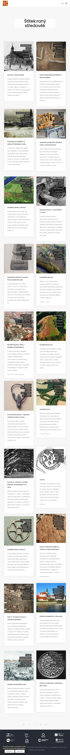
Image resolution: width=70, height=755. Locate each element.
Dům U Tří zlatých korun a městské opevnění (16, 618)
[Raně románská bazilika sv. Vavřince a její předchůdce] (51, 528)
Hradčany (27, 115)
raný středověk (26, 53)
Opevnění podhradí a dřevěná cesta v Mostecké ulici (51, 143)
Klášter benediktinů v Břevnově (51, 616)
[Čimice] (51, 461)
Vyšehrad (60, 528)
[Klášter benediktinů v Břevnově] (51, 597)
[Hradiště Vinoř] (51, 392)
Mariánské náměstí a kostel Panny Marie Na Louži (17, 278)
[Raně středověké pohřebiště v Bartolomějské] (51, 56)
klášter (61, 587)
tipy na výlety (26, 56)
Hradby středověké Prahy (16, 684)
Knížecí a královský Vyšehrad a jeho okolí (51, 684)
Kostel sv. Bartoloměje (15, 75)
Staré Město (59, 53)
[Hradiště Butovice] (51, 326)
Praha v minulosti (25, 658)
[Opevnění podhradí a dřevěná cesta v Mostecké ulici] (51, 123)
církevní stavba (58, 517)
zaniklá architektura (57, 665)
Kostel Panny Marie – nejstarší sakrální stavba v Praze (18, 416)
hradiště (60, 248)
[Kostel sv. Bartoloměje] (19, 56)
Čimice (42, 480)
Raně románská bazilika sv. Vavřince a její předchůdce (50, 548)
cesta (61, 113)
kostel (28, 48)
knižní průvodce (26, 45)
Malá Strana (59, 118)
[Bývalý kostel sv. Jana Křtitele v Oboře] (51, 191)
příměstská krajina (25, 660)
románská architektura (23, 323)
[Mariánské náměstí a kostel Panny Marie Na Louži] (19, 258)
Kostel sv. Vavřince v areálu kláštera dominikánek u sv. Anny (17, 484)
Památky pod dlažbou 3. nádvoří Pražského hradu (16, 143)
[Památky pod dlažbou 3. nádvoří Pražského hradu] (19, 123)
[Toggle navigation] (66, 3)
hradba (28, 587)
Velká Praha (27, 191)
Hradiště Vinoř (45, 409)
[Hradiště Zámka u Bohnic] (19, 190)
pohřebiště (60, 48)
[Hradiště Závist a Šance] (19, 531)
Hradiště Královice (46, 277)
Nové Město (27, 51)
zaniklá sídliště (58, 461)
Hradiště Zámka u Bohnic (16, 207)
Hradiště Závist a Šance (16, 549)
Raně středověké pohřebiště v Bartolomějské (51, 76)
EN (62, 3)
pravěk (28, 183)
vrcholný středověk (24, 666)
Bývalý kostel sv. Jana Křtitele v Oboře (51, 211)
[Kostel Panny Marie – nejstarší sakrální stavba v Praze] (19, 396)
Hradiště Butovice (46, 345)
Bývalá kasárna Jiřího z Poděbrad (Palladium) (16, 346)
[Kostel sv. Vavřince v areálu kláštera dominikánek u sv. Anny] (19, 463)
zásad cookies (21, 748)
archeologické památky (23, 113)
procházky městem (57, 657)
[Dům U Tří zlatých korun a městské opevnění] (19, 598)
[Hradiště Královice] (51, 258)
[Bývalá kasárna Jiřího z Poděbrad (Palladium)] (19, 326)
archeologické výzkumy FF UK (54, 383)
